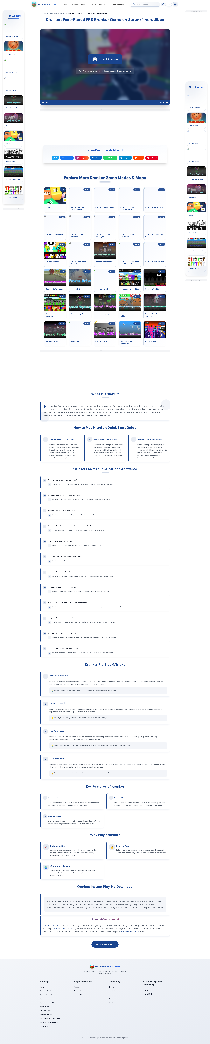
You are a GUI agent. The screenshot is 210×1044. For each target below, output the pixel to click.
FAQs (110, 999)
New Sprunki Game (57, 13)
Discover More (45, 1011)
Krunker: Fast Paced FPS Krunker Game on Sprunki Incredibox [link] (88, 13)
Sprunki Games (117, 4)
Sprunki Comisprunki (52, 925)
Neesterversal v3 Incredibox (50, 1018)
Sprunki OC (44, 1026)
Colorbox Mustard (46, 1015)
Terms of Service (80, 995)
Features (111, 995)
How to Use (112, 991)
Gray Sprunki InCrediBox (49, 1022)
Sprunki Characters (98, 4)
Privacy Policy (79, 991)
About (110, 1003)
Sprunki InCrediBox (47, 991)
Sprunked (43, 999)
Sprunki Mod (147, 994)
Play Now (111, 987)
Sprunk (145, 990)
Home (64, 4)
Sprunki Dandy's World (48, 1003)
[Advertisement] (13, 243)
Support (77, 987)
